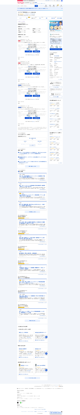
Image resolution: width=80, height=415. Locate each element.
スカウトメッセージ (19, 393)
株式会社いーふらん (24, 365)
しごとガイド (31, 398)
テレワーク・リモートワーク (26, 40)
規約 (35, 411)
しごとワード (35, 398)
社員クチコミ (33, 18)
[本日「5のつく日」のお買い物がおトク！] (28, 0)
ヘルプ (51, 0)
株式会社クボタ (21, 262)
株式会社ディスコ (21, 247)
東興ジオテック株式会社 (23, 332)
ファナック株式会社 (22, 232)
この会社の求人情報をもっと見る (42, 244)
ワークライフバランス (25, 63)
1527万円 (58, 116)
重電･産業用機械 (31, 388)
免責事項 (46, 411)
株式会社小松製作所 (22, 216)
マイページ (61, 6)
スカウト (57, 6)
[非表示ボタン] (61, 411)
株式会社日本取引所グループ (40, 332)
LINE (22, 402)
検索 (61, 0)
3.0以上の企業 (26, 15)
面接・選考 (53, 18)
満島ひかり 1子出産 (59, 0)
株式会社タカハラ (21, 291)
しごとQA (50, 6)
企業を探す (46, 6)
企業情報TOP (26, 388)
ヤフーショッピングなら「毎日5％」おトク (39, 3)
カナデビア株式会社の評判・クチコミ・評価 (23, 39)
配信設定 (31, 393)
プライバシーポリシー (24, 411)
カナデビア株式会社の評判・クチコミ (39, 388)
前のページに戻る (22, 21)
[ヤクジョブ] (56, 31)
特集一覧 (54, 6)
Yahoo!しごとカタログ (21, 388)
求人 (28, 18)
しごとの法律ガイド (25, 398)
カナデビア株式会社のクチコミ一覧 (49, 388)
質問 (46, 18)
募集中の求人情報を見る (40, 340)
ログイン (31, 3)
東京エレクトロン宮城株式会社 (24, 277)
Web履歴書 (27, 393)
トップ (20, 18)
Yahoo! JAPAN (47, 0)
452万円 (58, 139)
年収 (41, 18)
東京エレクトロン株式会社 (23, 305)
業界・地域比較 (59, 18)
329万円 (58, 155)
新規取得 (36, 2)
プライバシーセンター (30, 411)
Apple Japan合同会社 (41, 365)
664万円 (58, 160)
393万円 (58, 144)
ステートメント (41, 411)
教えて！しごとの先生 (20, 398)
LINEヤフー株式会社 (19, 406)
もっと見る (60, 79)
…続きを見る (28, 337)
